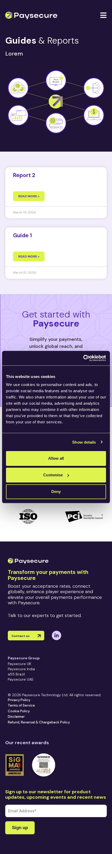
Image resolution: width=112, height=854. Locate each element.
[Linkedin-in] (56, 635)
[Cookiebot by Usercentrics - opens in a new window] (83, 358)
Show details (84, 442)
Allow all (56, 458)
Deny (56, 491)
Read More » (28, 196)
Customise (53, 475)
